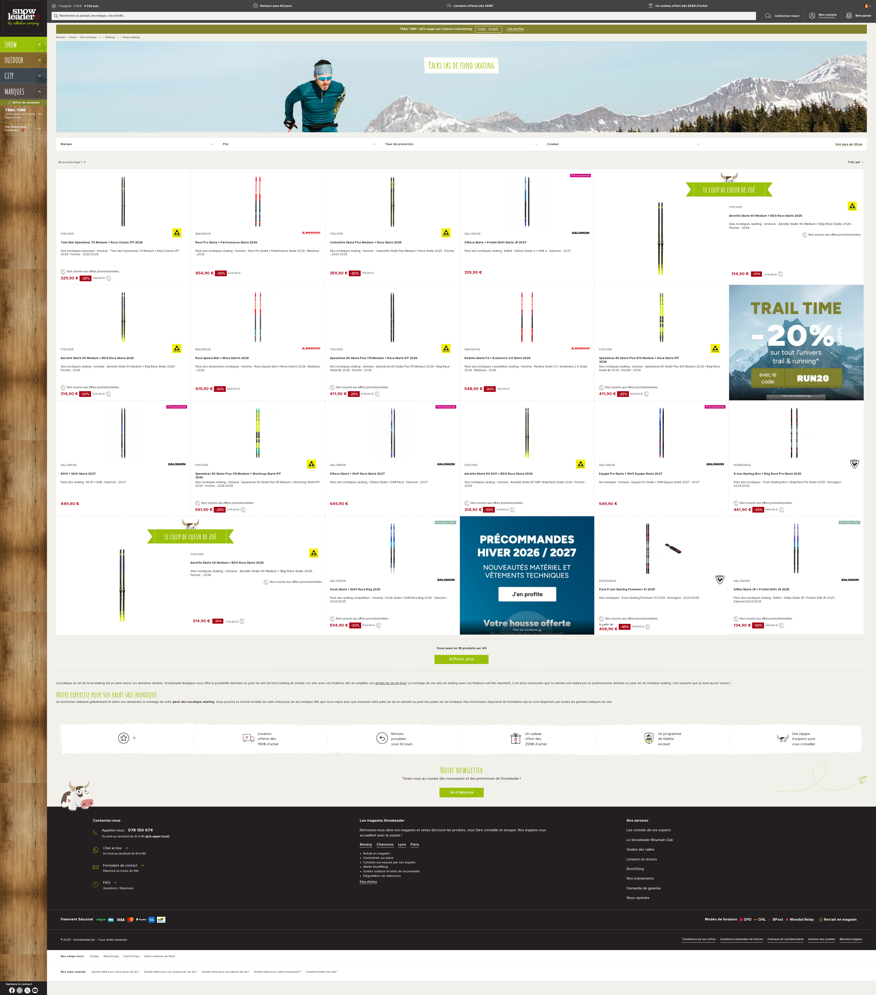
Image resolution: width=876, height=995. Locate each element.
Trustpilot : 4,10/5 (70, 6)
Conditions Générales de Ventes (741, 939)
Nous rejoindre (638, 898)
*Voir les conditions (796, 396)
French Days (132, 956)
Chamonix (385, 844)
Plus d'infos (368, 881)
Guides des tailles (640, 849)
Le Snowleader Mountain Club (650, 840)
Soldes (94, 956)
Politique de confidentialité (786, 939)
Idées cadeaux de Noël (159, 956)
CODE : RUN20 (487, 29)
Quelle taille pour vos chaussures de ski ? (170, 972)
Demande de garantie (644, 888)
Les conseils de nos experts (649, 830)
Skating (110, 37)
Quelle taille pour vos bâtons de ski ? (225, 972)
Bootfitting (635, 869)
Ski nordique (88, 37)
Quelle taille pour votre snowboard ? (277, 972)
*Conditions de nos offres (699, 939)
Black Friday (111, 956)
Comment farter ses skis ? (322, 972)
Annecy (366, 844)
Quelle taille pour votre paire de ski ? (115, 972)
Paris (415, 844)
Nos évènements (640, 878)
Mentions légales (851, 939)
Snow (72, 37)
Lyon (402, 844)
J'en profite (515, 29)
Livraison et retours (642, 859)
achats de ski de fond (390, 683)
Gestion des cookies (821, 939)
